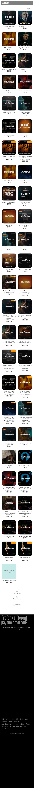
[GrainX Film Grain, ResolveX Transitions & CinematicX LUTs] (25, 332)
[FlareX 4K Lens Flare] (25, 172)
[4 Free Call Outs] (9, 260)
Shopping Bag (17, 604)
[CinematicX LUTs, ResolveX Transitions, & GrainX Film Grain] (25, 306)
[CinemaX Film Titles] (9, 527)
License (21, 719)
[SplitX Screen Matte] (9, 126)
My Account (17, 593)
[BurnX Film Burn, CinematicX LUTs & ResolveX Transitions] (25, 282)
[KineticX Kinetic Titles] (25, 260)
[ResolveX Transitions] (9, 17)
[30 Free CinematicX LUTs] (25, 239)
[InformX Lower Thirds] (9, 103)
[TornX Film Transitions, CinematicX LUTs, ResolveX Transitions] (9, 503)
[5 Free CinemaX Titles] (25, 527)
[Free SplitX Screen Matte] (9, 60)
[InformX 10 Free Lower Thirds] (25, 216)
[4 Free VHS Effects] (9, 39)
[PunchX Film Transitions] (25, 82)
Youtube (28, 724)
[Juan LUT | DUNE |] (9, 457)
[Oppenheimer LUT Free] (25, 39)
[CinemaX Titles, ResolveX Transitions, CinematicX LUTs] (25, 503)
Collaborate (4, 722)
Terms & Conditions (6, 729)
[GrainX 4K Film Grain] (9, 82)
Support (10, 722)
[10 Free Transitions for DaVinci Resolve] (9, 434)
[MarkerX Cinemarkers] (25, 457)
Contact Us (16, 722)
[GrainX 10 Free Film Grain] (9, 193)
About (26, 719)
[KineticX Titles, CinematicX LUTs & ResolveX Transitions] (25, 356)
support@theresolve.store (7, 724)
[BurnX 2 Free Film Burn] (9, 216)
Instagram (22, 724)
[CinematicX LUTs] (25, 60)
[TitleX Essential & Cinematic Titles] (25, 103)
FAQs (17, 719)
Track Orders (17, 599)
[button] (31, 3)
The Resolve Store (5, 719)
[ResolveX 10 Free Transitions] (25, 193)
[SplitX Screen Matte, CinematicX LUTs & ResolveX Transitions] (9, 382)
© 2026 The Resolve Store (16, 726)
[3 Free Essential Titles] (9, 239)
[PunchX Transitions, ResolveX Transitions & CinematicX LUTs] (9, 478)
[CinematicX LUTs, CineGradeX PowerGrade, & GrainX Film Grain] (9, 332)
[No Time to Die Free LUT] (25, 17)
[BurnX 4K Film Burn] (25, 126)
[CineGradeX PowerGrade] (25, 434)
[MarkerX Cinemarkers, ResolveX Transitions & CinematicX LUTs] (25, 478)
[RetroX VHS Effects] (9, 172)
